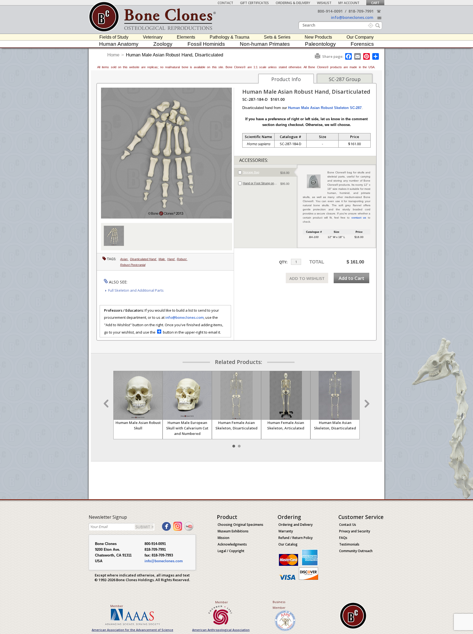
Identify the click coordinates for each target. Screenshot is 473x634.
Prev (106, 403)
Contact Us (347, 524)
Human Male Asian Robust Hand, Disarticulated (174, 55)
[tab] (265, 172)
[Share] (376, 56)
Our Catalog (288, 544)
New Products (318, 37)
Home (113, 55)
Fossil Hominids (206, 44)
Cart (375, 3)
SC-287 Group (345, 79)
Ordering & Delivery (293, 3)
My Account (348, 3)
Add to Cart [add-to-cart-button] (351, 278)
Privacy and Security (354, 531)
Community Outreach (356, 551)
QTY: (283, 262)
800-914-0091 (330, 11)
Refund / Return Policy (295, 537)
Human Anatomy (119, 44)
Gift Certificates (254, 3)
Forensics (362, 44)
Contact (225, 3)
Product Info (286, 79)
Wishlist (324, 3)
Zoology (162, 44)
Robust (182, 259)
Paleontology (320, 44)
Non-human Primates (265, 44)
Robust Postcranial (132, 264)
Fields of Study (113, 37)
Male (162, 259)
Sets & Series (277, 37)
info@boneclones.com (352, 17)
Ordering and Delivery (295, 524)
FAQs (343, 537)
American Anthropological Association (221, 630)
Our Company (360, 37)
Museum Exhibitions (233, 531)
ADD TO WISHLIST (307, 278)
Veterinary (153, 37)
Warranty (285, 531)
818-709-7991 (361, 11)
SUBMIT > (144, 526)
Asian (124, 259)
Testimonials (349, 544)
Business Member (279, 605)
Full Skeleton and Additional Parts (136, 290)
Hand (171, 259)
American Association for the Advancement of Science (132, 630)
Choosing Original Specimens (240, 524)
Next (366, 403)
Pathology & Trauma (229, 37)
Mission (223, 537)
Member (116, 606)
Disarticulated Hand (143, 259)
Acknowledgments (232, 544)
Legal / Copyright (231, 551)
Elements (186, 37)
